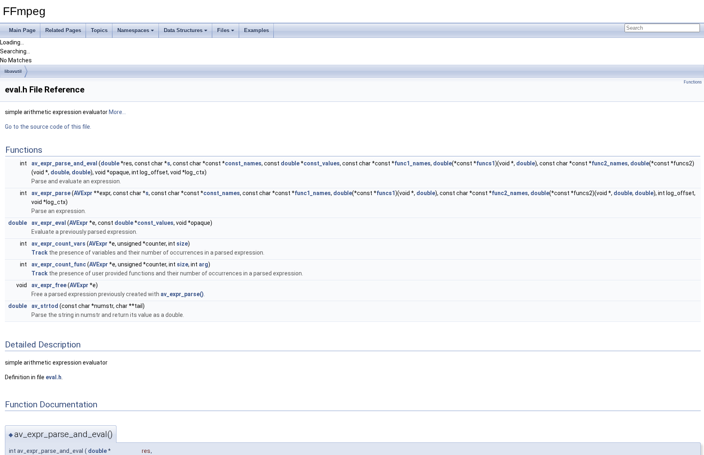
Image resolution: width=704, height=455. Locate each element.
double (110, 163)
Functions (693, 82)
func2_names (610, 163)
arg (203, 264)
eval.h (54, 377)
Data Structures (183, 30)
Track (39, 252)
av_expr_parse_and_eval (64, 163)
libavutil (13, 71)
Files (223, 30)
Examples (256, 30)
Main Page (22, 30)
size (182, 243)
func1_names (412, 163)
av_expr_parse (50, 193)
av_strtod (44, 306)
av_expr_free (48, 285)
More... (117, 112)
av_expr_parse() (182, 294)
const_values (322, 163)
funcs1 (485, 163)
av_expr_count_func (58, 264)
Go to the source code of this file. (48, 126)
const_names (243, 163)
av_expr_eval (48, 223)
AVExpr (83, 193)
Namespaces (133, 30)
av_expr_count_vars (58, 243)
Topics (99, 30)
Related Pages (63, 30)
